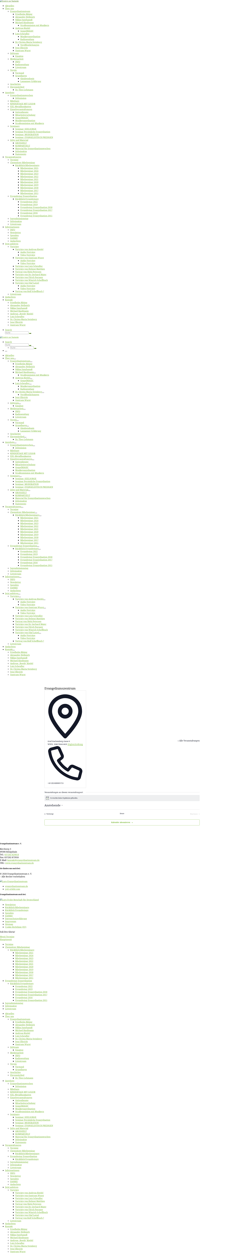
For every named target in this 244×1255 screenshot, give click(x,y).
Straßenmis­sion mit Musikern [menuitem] (29, 1111)
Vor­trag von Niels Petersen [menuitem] (28, 1204)
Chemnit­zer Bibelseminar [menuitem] (17, 947)
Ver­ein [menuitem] (13, 1064)
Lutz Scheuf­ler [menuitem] (22, 1036)
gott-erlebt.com (12, 889)
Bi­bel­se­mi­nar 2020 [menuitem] (24, 966)
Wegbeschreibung (75, 744)
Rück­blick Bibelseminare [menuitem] (22, 950)
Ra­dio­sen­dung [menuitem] (22, 1058)
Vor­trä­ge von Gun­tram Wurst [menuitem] (29, 1195)
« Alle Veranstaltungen (189, 740)
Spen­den (9, 913)
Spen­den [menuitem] (14, 1178)
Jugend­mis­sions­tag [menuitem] (14, 1003)
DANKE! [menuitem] (14, 1181)
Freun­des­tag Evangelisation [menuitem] (18, 980)
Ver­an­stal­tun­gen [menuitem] (13, 1145)
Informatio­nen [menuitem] (12, 1170)
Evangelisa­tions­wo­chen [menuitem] (21, 1083)
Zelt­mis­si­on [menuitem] (20, 1086)
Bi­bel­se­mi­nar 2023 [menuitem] (24, 958)
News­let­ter (10, 904)
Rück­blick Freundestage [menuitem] (22, 983)
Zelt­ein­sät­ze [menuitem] (11, 1006)
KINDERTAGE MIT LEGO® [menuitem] (22, 1092)
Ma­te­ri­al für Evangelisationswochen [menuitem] (32, 1136)
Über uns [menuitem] (9, 1016)
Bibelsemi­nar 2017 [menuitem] (24, 975)
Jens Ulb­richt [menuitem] (21, 1041)
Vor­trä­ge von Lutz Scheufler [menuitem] (29, 1198)
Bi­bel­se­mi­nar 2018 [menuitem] (24, 972)
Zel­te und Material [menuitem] (19, 1128)
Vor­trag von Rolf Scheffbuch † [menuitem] (29, 1218)
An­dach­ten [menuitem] (15, 1184)
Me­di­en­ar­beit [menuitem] (17, 1052)
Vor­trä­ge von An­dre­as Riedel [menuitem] (29, 1192)
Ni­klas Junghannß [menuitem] (23, 1027)
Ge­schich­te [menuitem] (15, 1072)
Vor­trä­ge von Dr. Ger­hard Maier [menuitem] (30, 1206)
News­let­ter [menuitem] (15, 1176)
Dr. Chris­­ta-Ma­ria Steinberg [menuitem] (28, 1038)
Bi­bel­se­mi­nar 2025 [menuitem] (24, 952)
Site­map (9, 924)
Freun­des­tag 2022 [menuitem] (24, 986)
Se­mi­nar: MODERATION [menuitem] (27, 1122)
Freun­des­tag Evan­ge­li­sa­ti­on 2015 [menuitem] (31, 1000)
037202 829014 (12, 854)
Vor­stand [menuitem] (19, 1066)
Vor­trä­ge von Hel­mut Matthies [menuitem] (30, 1201)
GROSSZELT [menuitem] (21, 1131)
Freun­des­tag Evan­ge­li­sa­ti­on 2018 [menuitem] (31, 992)
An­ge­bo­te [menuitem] (9, 1080)
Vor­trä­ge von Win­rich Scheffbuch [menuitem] (31, 1212)
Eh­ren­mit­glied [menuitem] (17, 1075)
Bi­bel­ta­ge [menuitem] (14, 1089)
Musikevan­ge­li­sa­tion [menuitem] (25, 1108)
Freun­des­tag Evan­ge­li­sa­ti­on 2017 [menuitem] (31, 994)
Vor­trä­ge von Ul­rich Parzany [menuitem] (29, 1209)
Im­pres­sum (10, 921)
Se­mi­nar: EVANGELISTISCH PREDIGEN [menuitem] (34, 1125)
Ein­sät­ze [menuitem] (19, 1050)
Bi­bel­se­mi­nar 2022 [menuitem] (24, 961)
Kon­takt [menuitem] (9, 1226)
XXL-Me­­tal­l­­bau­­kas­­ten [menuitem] (20, 1094)
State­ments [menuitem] (20, 1142)
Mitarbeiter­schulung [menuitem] (25, 1103)
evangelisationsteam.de (16, 886)
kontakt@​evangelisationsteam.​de (23, 860)
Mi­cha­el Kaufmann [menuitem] (24, 1030)
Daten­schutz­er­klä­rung (16, 918)
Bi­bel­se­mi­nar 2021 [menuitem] (24, 964)
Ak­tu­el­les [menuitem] (9, 1013)
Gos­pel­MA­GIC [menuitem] (21, 1106)
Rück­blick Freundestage (16, 910)
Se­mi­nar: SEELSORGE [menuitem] (25, 1117)
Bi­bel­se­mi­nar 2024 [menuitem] (24, 955)
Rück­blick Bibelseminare (17, 907)
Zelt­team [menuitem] (14, 1047)
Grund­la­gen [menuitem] (21, 1069)
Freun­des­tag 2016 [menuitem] (24, 997)
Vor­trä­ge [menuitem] (14, 1190)
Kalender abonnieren (120, 822)
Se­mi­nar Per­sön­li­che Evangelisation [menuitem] (32, 1120)
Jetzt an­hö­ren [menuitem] (11, 1187)
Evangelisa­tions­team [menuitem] (20, 1019)
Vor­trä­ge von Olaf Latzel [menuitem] (27, 1215)
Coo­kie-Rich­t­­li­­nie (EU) (15, 927)
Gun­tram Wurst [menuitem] (23, 1044)
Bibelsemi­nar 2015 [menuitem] (24, 978)
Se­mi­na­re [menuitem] (15, 1114)
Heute (122, 814)
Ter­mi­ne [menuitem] (9, 944)
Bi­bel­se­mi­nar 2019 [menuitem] (24, 969)
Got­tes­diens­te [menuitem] (21, 1100)
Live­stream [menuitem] (10, 1008)
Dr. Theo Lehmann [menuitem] (24, 1078)
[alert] (122, 798)
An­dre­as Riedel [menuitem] (22, 1033)
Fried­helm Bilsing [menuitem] (23, 1022)
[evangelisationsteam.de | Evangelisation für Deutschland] (9, 1)
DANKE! (9, 915)
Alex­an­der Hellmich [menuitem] (25, 1024)
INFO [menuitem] (17, 1055)
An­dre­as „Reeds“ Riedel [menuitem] (21, 1240)
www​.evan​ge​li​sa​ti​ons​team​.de (19, 863)
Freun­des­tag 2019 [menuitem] (24, 989)
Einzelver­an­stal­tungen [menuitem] (21, 1097)
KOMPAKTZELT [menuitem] (22, 1134)
